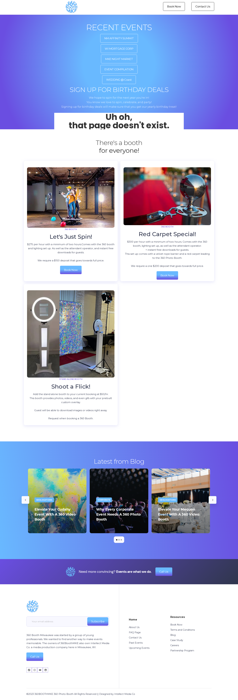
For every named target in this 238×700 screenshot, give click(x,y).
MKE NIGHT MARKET (119, 59)
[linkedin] (45, 669)
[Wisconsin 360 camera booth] (32, 605)
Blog (173, 635)
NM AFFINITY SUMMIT (119, 38)
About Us (134, 627)
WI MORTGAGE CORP (119, 48)
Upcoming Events (139, 648)
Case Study (176, 640)
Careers (174, 645)
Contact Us (202, 6)
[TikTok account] (29, 669)
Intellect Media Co (124, 694)
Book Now (174, 6)
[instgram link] (34, 669)
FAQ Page (135, 632)
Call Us (163, 571)
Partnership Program (182, 650)
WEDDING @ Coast (119, 79)
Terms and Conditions (182, 629)
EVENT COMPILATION (119, 69)
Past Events (136, 642)
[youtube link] (40, 669)
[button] (25, 500)
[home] (71, 6)
